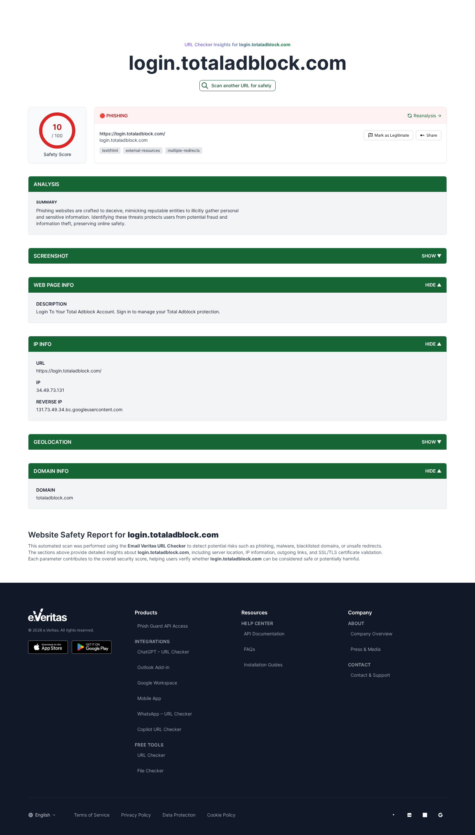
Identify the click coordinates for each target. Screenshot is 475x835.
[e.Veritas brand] (69, 615)
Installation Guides (263, 664)
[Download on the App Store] (48, 647)
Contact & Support (370, 675)
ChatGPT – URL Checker (163, 651)
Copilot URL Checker (159, 729)
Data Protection (179, 815)
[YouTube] (393, 815)
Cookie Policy (221, 815)
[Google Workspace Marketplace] (440, 815)
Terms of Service (92, 815)
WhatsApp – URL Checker (164, 713)
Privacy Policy (136, 815)
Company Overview (371, 633)
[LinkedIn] (409, 815)
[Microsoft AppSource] (424, 815)
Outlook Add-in (153, 667)
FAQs (249, 649)
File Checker (150, 770)
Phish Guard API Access (162, 626)
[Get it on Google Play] (91, 647)
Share (432, 135)
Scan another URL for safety (241, 85)
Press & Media (366, 649)
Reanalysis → (427, 115)
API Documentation (264, 633)
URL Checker (151, 755)
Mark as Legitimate (392, 135)
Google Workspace (157, 682)
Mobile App (149, 698)
